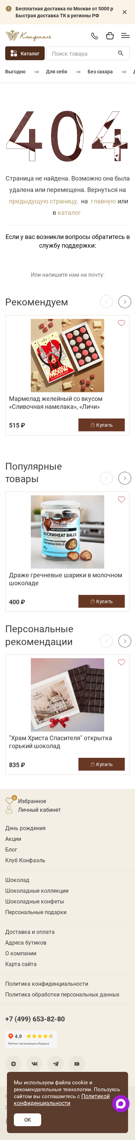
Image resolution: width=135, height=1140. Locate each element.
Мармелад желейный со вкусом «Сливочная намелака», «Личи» (55, 403)
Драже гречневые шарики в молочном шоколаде (65, 579)
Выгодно (15, 71)
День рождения (25, 827)
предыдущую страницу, (43, 201)
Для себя (56, 71)
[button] (124, 301)
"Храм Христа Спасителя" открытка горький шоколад (60, 742)
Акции (13, 838)
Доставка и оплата (30, 931)
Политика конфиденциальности (46, 983)
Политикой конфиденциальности (62, 1099)
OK (27, 1119)
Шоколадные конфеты (34, 901)
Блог (11, 849)
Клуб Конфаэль (25, 860)
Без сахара (100, 71)
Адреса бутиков (25, 942)
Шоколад (17, 879)
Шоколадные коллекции (37, 890)
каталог (69, 212)
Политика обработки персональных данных (62, 994)
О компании (20, 953)
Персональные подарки (35, 912)
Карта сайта (21, 963)
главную (103, 201)
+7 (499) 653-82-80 (94, 35)
